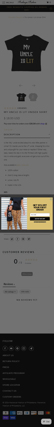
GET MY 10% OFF (40, 219)
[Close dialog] (51, 199)
